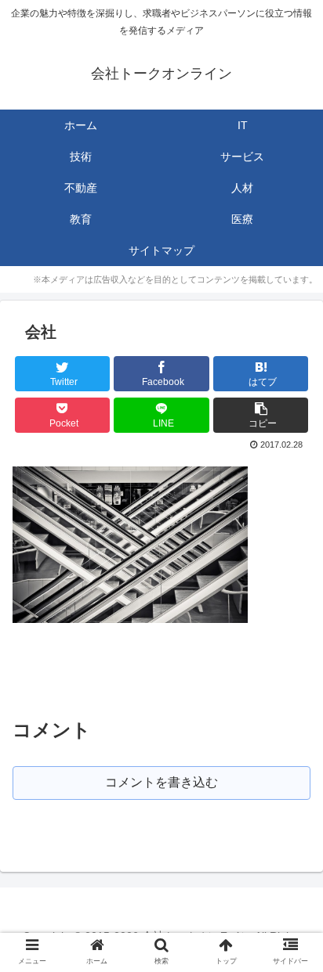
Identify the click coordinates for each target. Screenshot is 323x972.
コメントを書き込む (161, 782)
